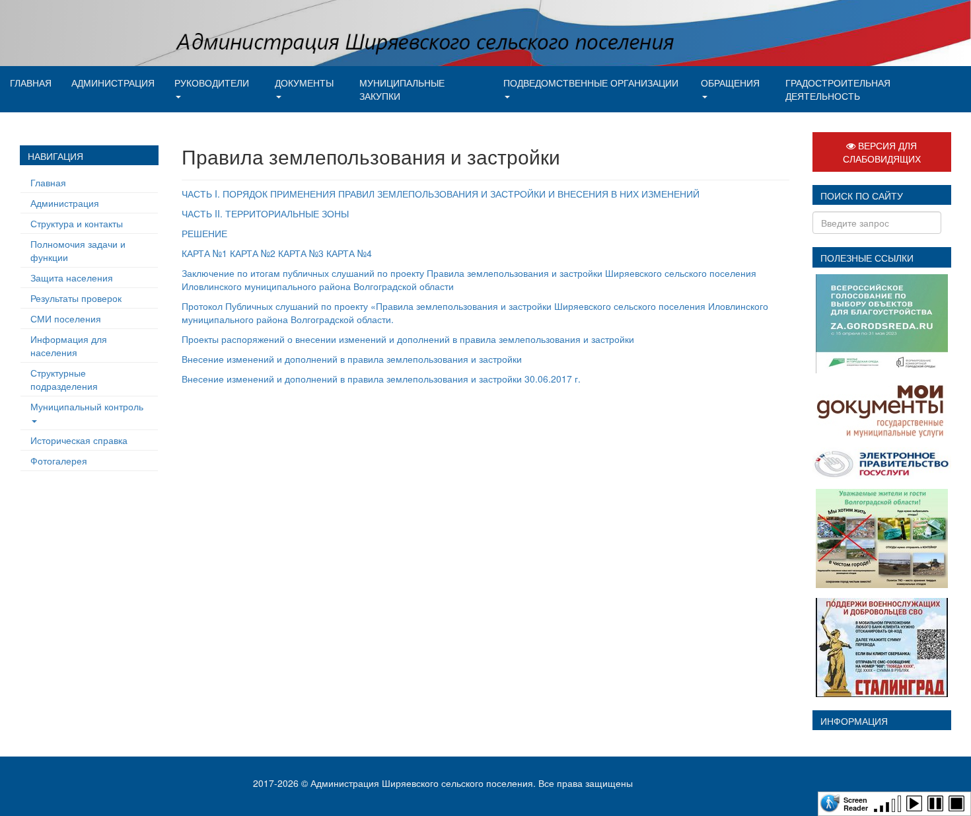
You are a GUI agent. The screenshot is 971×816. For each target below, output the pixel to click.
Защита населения (71, 277)
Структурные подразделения (64, 379)
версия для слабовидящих (882, 152)
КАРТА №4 (349, 253)
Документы (304, 82)
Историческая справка (78, 440)
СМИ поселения (65, 318)
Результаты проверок (76, 298)
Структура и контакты (76, 223)
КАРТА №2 (252, 253)
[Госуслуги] (881, 461)
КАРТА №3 (301, 253)
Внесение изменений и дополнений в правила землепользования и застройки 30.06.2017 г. (381, 378)
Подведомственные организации (590, 82)
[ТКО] (882, 536)
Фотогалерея (58, 460)
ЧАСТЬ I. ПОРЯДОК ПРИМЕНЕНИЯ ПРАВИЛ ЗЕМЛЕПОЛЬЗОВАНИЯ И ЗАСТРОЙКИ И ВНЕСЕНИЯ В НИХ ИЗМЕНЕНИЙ (441, 193)
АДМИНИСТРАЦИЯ (113, 82)
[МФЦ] (881, 408)
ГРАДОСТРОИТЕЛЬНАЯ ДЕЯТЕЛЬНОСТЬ (837, 89)
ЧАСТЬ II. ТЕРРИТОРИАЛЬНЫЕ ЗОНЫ (265, 213)
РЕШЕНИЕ (204, 233)
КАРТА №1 (204, 253)
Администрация (64, 202)
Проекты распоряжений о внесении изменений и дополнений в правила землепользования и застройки (408, 339)
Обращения (730, 82)
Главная (31, 82)
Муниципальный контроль (86, 406)
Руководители (211, 82)
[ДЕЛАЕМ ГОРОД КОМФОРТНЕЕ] (882, 321)
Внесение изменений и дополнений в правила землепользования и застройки (352, 358)
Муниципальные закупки (402, 89)
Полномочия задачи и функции (78, 250)
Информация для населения (68, 345)
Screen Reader (856, 802)
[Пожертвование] (882, 645)
